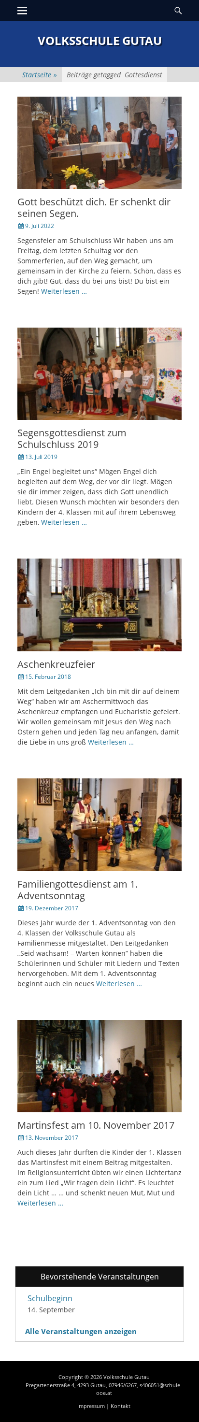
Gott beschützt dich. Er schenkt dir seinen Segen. (94, 207)
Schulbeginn (50, 1298)
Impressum (91, 1405)
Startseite (39, 74)
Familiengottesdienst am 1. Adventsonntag (77, 889)
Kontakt (120, 1405)
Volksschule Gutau (100, 40)
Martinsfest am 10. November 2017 (95, 1125)
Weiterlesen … (64, 291)
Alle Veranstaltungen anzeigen (81, 1331)
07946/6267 (123, 1385)
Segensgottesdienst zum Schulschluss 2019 (72, 438)
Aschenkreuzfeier (56, 664)
